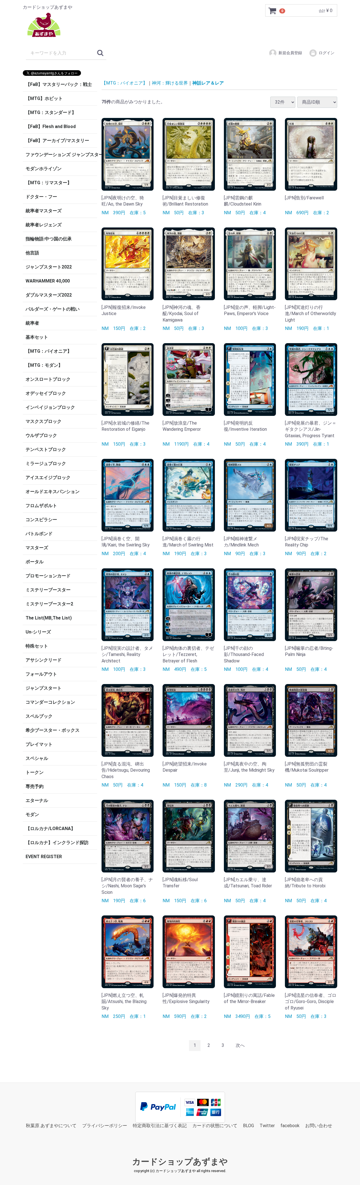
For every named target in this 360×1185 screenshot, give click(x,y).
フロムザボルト (41, 505)
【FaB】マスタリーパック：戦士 (59, 84)
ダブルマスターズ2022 (49, 295)
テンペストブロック (46, 449)
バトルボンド (39, 533)
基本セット (37, 337)
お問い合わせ (318, 1125)
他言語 (32, 253)
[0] (273, 10)
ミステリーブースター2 (49, 604)
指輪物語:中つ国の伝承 (49, 238)
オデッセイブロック (46, 393)
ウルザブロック (41, 435)
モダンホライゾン (44, 168)
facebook (290, 1125)
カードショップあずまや (180, 1161)
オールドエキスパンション (53, 491)
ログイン (326, 53)
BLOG (248, 1125)
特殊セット (37, 646)
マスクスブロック (44, 421)
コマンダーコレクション (50, 702)
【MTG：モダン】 (44, 365)
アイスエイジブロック (48, 477)
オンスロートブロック (48, 379)
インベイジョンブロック (50, 407)
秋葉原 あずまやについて (51, 1125)
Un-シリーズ (38, 632)
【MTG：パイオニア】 (49, 351)
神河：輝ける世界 (170, 83)
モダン (32, 814)
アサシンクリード (44, 660)
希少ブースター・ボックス (53, 730)
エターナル (37, 800)
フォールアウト (41, 674)
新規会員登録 (290, 53)
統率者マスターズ (44, 210)
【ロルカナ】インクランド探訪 (57, 842)
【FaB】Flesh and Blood (51, 126)
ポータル (35, 561)
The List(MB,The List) (49, 618)
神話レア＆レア (208, 83)
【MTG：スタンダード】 (51, 112)
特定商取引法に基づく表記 (160, 1125)
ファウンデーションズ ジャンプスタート (61, 154)
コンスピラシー (41, 519)
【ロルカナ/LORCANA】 (50, 828)
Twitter (267, 1125)
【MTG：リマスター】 (49, 182)
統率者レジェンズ (44, 224)
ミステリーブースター (48, 589)
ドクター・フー (41, 196)
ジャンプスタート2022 (49, 267)
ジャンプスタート (44, 688)
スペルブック (39, 716)
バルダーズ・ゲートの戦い (53, 309)
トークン (35, 772)
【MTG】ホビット (44, 98)
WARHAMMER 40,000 (48, 281)
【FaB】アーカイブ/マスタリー (57, 140)
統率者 (32, 323)
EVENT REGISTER (44, 856)
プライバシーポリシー (104, 1125)
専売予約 (35, 786)
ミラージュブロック (46, 463)
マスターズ (37, 547)
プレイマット (39, 744)
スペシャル (37, 758)
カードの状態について (214, 1125)
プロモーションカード (48, 575)
